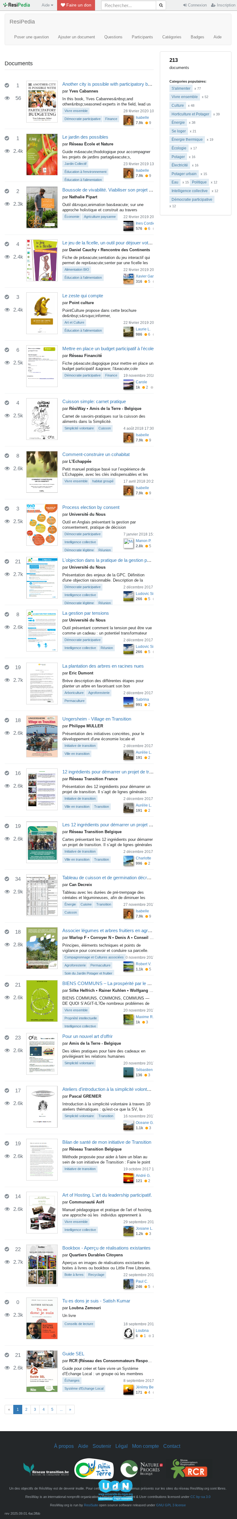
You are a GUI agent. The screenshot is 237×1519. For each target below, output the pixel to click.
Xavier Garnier (148, 276)
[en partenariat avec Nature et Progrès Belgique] (141, 1468)
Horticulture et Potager (190, 114)
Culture (178, 105)
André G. (143, 1175)
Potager (178, 157)
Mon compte (145, 1446)
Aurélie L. (144, 752)
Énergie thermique (187, 139)
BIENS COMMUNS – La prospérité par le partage (112, 983)
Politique (199, 182)
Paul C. (142, 1281)
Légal (121, 1446)
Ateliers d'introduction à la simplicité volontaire (108, 1089)
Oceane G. (145, 1123)
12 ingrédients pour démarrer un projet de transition (113, 771)
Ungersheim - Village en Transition (96, 718)
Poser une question (31, 37)
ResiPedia (22, 22)
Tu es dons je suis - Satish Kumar (96, 1300)
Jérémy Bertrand (150, 1387)
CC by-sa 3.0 (200, 1497)
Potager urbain (184, 174)
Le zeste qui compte (82, 295)
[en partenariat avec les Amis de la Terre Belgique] (94, 1468)
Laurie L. (143, 329)
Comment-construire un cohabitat (96, 454)
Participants (142, 37)
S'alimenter (181, 88)
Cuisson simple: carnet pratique (94, 401)
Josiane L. (144, 1228)
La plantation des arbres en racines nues (103, 666)
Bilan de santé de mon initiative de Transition (106, 1142)
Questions (113, 37)
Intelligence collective (190, 191)
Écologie (179, 148)
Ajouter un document (76, 37)
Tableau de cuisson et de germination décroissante (113, 877)
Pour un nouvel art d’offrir (87, 1036)
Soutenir (102, 1446)
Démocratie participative (192, 199)
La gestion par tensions (85, 613)
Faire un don (78, 4)
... (61, 1409)
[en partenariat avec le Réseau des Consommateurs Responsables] (189, 1468)
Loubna (142, 1330)
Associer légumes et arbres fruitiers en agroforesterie (115, 930)
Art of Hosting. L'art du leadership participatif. (107, 1195)
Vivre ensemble (185, 97)
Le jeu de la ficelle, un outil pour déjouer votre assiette (115, 242)
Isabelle (142, 117)
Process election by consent (90, 507)
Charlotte (143, 858)
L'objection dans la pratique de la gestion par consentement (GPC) (128, 560)
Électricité (180, 165)
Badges (197, 37)
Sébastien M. (147, 1070)
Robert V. (143, 964)
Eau (175, 182)
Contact (171, 1446)
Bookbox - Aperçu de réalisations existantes (106, 1247)
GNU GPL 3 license (171, 1505)
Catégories (171, 37)
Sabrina (142, 699)
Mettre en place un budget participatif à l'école (108, 348)
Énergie (178, 122)
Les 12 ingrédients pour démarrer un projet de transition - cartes (126, 824)
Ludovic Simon (148, 594)
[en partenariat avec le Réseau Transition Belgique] (46, 1468)
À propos (64, 1446)
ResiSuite (91, 1505)
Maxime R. (145, 1017)
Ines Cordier (146, 223)
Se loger (179, 131)
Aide (218, 37)
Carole (141, 382)
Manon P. (143, 541)
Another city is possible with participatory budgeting (113, 84)
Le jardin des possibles (85, 137)
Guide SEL (73, 1353)
